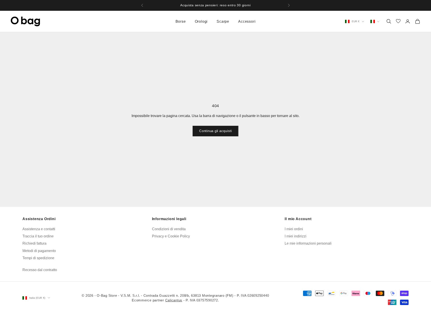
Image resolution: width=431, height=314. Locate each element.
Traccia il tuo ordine (38, 236)
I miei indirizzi (295, 236)
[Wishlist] (398, 21)
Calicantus (174, 300)
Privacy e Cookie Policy (171, 236)
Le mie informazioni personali (308, 243)
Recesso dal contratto (39, 270)
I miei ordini (294, 229)
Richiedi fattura (34, 243)
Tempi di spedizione (38, 258)
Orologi (201, 21)
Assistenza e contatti (38, 229)
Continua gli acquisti (215, 131)
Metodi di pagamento (39, 251)
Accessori (246, 21)
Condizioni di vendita (169, 229)
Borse (181, 21)
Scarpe (223, 21)
